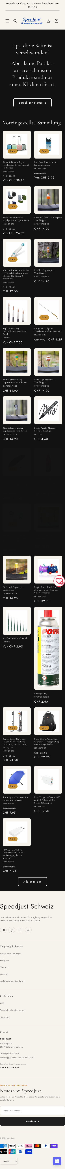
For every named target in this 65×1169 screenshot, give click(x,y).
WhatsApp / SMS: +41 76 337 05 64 (17, 1057)
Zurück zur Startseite (32, 103)
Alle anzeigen (32, 882)
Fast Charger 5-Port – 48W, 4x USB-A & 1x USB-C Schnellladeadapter (47, 800)
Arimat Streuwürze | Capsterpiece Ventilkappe (15, 381)
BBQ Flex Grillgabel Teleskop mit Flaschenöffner (47, 330)
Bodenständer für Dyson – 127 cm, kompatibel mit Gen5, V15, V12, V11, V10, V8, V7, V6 (15, 743)
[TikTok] (28, 930)
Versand (3, 974)
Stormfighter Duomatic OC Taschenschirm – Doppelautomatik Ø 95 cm (16, 482)
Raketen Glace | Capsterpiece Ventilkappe (48, 219)
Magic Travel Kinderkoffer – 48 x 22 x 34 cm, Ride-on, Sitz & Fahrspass (47, 590)
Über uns (4, 967)
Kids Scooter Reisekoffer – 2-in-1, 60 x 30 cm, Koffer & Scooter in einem (16, 538)
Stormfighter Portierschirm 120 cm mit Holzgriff (16, 798)
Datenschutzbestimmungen (12, 1010)
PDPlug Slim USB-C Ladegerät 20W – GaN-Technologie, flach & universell (13, 854)
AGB (2, 1003)
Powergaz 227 (40, 693)
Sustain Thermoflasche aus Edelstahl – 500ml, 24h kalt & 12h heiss (48, 482)
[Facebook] (11, 930)
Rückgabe (4, 960)
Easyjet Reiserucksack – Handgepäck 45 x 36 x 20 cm (16, 219)
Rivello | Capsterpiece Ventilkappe (44, 271)
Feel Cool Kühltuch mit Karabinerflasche (45, 163)
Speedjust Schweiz (27, 906)
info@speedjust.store (10, 1053)
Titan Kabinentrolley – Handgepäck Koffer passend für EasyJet (16, 165)
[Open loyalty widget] (57, 1161)
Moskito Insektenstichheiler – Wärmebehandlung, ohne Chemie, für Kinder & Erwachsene (16, 274)
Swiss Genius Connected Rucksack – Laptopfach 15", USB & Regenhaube (47, 742)
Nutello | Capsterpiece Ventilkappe (44, 381)
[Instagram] (3, 930)
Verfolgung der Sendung (11, 980)
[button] (7, 21)
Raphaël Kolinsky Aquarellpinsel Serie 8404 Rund (15, 331)
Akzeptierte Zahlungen (11, 953)
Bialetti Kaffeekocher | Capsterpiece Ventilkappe (15, 429)
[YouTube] (20, 930)
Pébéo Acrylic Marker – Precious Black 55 (45, 429)
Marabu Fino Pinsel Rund (15, 638)
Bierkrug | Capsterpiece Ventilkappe (14, 588)
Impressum (5, 1017)
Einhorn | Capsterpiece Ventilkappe (45, 536)
